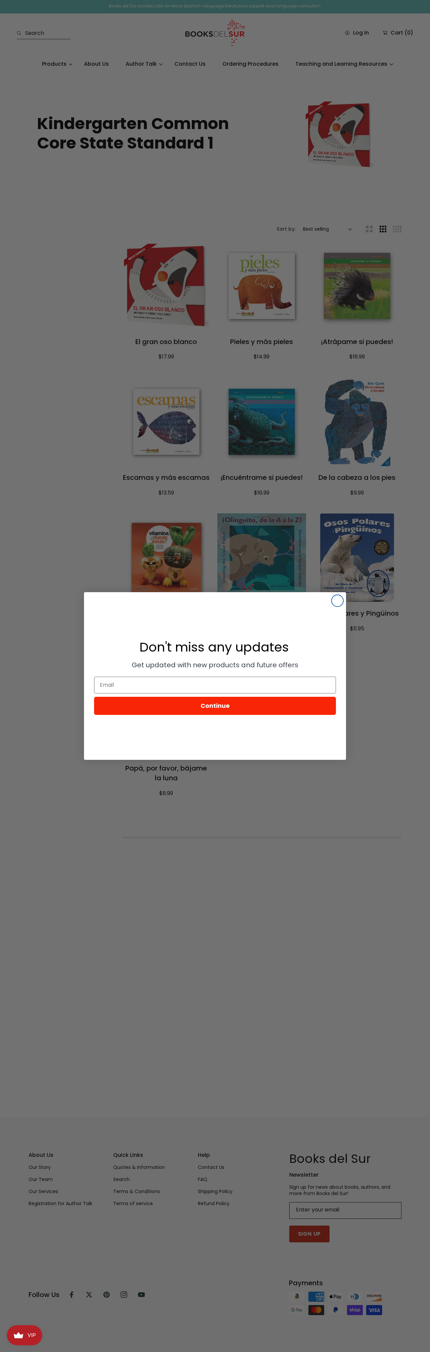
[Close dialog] (337, 601)
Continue (215, 705)
